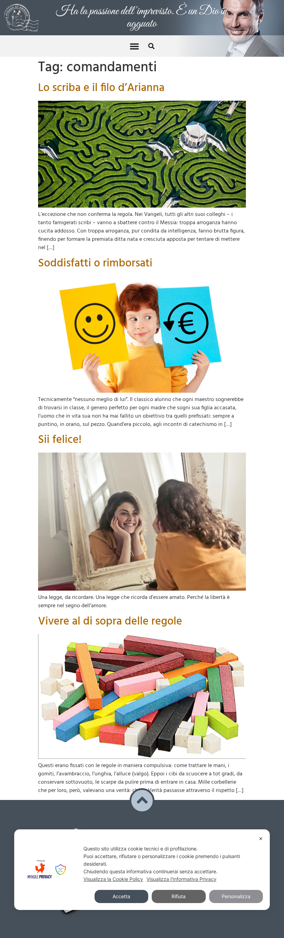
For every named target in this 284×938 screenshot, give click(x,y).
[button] (134, 37)
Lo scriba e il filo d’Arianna (101, 80)
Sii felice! (59, 431)
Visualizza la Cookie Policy (113, 879)
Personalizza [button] (236, 896)
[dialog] (142, 869)
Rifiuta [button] (178, 896)
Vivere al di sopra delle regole (110, 613)
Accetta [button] (121, 896)
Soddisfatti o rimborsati (95, 255)
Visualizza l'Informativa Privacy (181, 879)
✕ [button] (261, 838)
